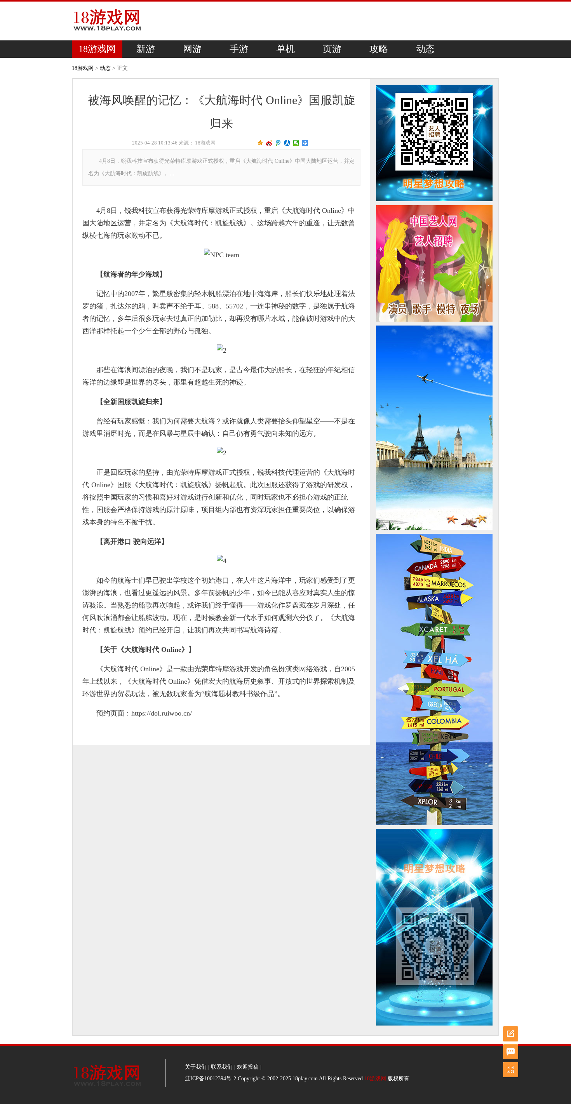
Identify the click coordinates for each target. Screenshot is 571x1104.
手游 (239, 49)
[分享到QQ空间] (260, 143)
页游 (332, 49)
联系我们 (222, 1067)
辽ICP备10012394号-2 (210, 1078)
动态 (425, 49)
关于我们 (196, 1067)
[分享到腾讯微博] (278, 143)
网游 (192, 49)
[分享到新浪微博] (269, 143)
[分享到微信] (296, 143)
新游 (145, 49)
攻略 (378, 49)
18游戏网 (97, 49)
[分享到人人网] (287, 143)
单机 (285, 49)
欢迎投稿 (248, 1067)
